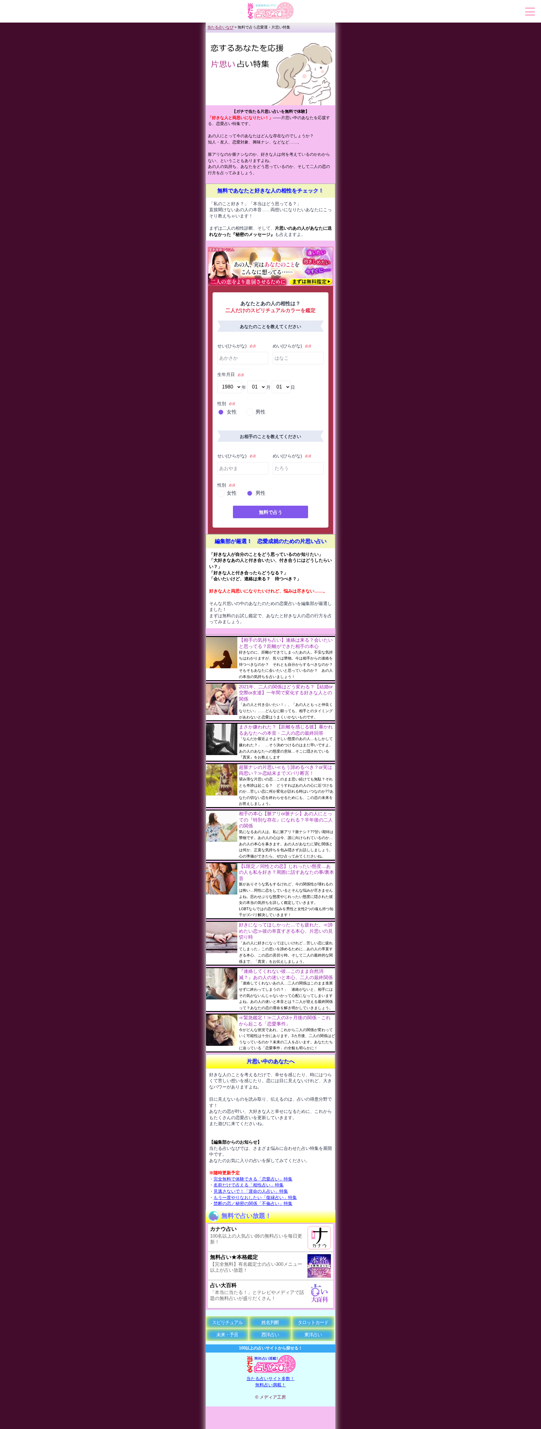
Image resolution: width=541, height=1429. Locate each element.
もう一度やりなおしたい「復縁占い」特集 (255, 1197)
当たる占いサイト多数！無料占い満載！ (270, 1381)
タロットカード (313, 1322)
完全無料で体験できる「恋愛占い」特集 (253, 1178)
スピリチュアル (227, 1322)
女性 (232, 412)
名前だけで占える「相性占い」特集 (249, 1184)
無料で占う (270, 512)
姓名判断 (270, 1322)
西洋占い (270, 1334)
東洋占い (313, 1334)
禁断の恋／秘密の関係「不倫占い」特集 (253, 1203)
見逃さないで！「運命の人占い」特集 (251, 1191)
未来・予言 (227, 1334)
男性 (260, 412)
